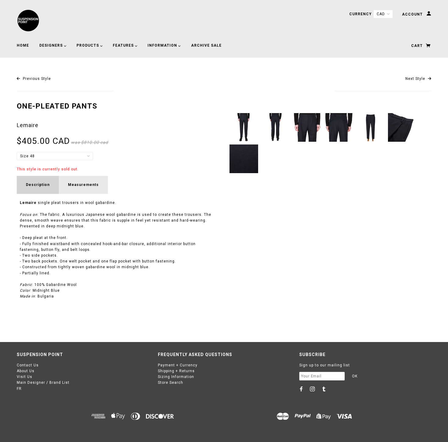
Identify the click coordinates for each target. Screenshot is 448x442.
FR (19, 389)
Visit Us (24, 377)
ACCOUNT (413, 14)
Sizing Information (176, 377)
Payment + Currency (177, 365)
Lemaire (27, 125)
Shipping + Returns (176, 371)
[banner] (28, 20)
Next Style (415, 79)
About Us (25, 371)
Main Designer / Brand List (43, 382)
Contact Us (28, 365)
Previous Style (36, 79)
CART (417, 46)
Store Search (170, 382)
